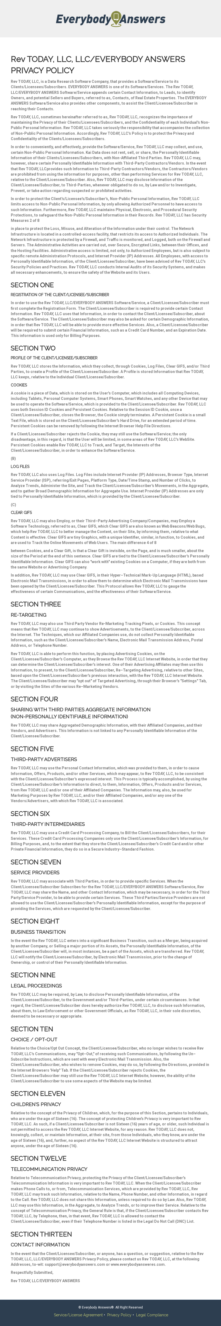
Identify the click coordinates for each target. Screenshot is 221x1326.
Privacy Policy (119, 1315)
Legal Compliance (152, 1315)
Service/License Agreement (78, 1315)
